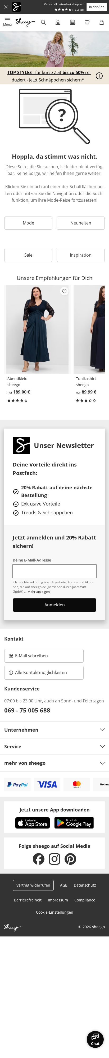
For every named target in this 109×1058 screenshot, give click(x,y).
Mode (28, 223)
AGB (63, 885)
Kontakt (14, 639)
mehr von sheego (25, 763)
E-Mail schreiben (28, 657)
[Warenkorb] (101, 22)
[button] (7, 22)
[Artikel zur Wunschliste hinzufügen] (64, 291)
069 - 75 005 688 (27, 710)
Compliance (84, 899)
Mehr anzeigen (39, 591)
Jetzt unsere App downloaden (55, 809)
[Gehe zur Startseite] (25, 22)
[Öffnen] (99, 75)
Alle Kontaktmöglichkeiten (41, 672)
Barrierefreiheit (28, 899)
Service (12, 746)
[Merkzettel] (87, 22)
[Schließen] (6, 7)
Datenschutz (85, 885)
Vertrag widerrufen (33, 885)
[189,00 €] (37, 329)
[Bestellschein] (72, 22)
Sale (28, 255)
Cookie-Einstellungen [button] (54, 912)
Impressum (58, 899)
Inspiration (81, 255)
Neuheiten (80, 223)
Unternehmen (21, 730)
